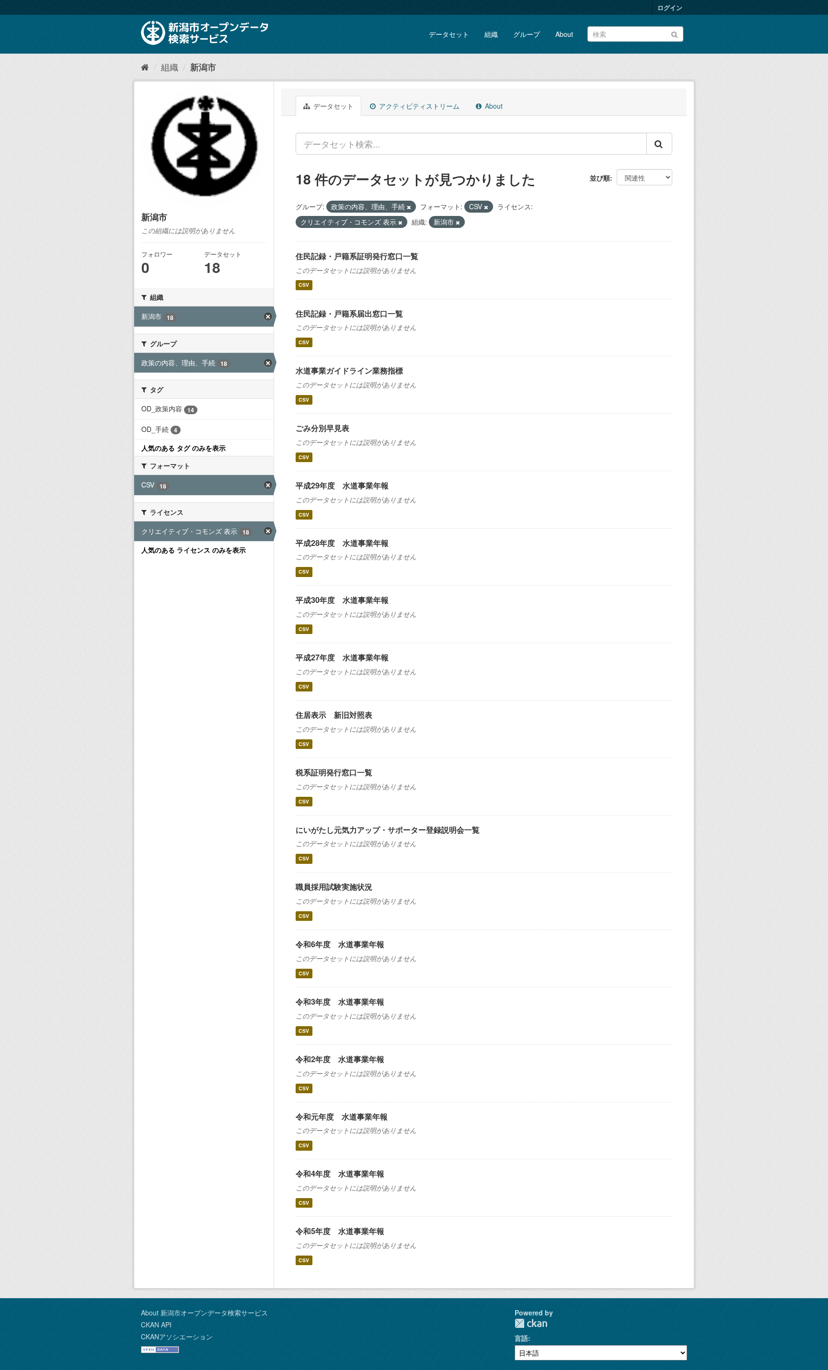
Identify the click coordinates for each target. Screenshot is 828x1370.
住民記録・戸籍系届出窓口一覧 (349, 313)
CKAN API (156, 1324)
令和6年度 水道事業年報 (340, 944)
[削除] (409, 207)
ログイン (669, 7)
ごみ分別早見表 (322, 427)
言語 (521, 1338)
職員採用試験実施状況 (334, 886)
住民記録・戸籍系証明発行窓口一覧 (357, 255)
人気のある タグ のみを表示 (183, 448)
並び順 (600, 177)
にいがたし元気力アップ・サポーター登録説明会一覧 (388, 829)
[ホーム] (145, 66)
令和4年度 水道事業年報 (340, 1173)
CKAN (531, 1323)
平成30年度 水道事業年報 (342, 599)
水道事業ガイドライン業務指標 (349, 370)
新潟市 (203, 67)
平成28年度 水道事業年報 (342, 542)
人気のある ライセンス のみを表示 (193, 550)
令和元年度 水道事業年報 (342, 1116)
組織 (491, 34)
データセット (449, 34)
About (564, 34)
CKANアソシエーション (177, 1336)
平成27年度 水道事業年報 (342, 657)
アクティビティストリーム (418, 106)
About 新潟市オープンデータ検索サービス (204, 1312)
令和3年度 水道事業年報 (340, 1001)
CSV (304, 285)
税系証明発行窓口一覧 (334, 772)
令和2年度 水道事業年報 (340, 1058)
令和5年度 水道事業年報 (340, 1230)
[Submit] (674, 33)
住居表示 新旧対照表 (334, 714)
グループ (526, 34)
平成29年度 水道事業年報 (342, 485)
